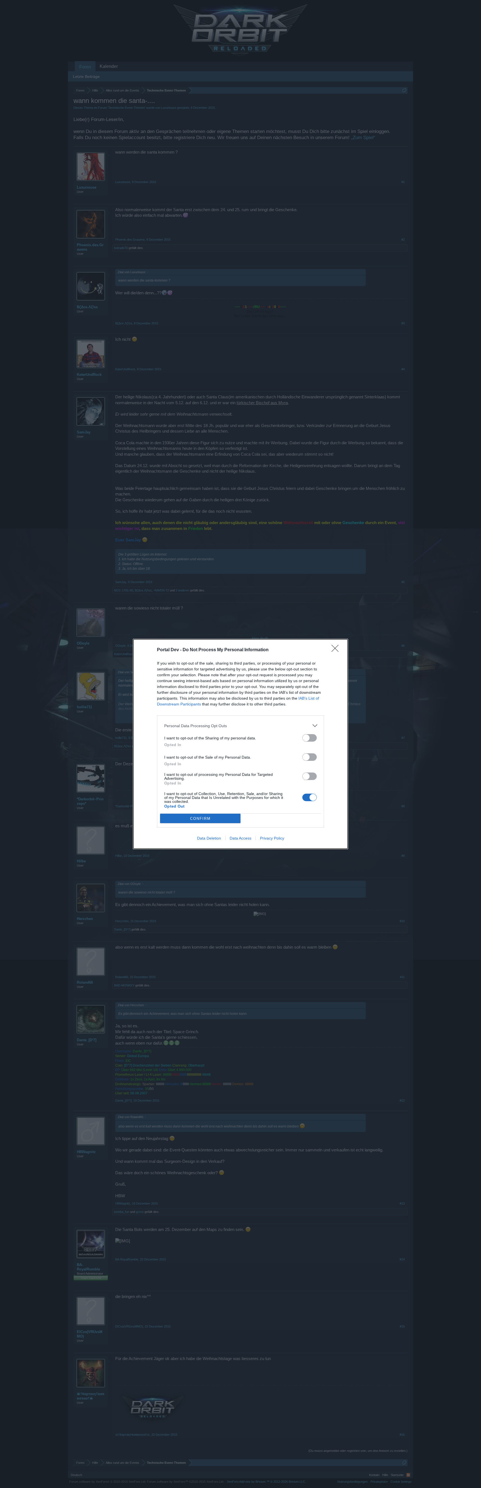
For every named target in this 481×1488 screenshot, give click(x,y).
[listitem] (240, 726)
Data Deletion (209, 838)
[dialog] (240, 744)
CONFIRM (200, 818)
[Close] (337, 650)
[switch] (309, 738)
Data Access (240, 838)
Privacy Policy (272, 838)
